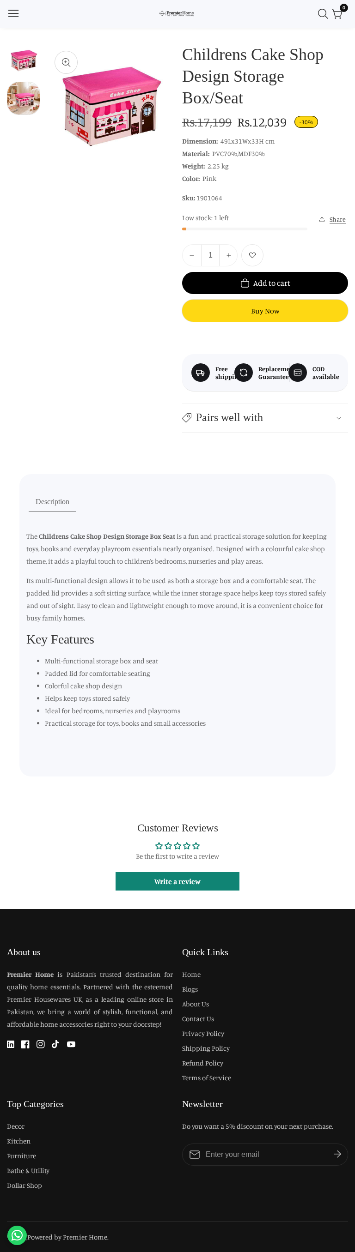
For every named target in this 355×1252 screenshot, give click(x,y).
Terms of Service (206, 1077)
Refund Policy (202, 1063)
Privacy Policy (203, 1033)
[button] (265, 417)
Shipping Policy (206, 1048)
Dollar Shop (24, 1185)
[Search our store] (325, 14)
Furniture (21, 1155)
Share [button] (338, 219)
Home (191, 974)
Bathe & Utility (28, 1170)
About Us (195, 1003)
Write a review (177, 881)
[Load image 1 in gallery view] (23, 60)
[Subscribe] (337, 1154)
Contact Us (198, 1018)
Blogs (190, 989)
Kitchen (19, 1141)
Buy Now (265, 310)
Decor (15, 1126)
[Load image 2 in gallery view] (23, 98)
